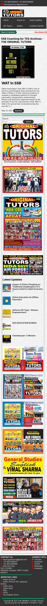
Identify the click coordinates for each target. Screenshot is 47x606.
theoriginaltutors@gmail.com (16, 4)
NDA (5, 590)
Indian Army (8, 586)
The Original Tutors (11, 595)
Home (5, 20)
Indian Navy (8, 588)
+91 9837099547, (11, 2)
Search (5, 119)
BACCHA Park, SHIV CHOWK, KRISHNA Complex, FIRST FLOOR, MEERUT (14, 569)
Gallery (20, 26)
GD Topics (7, 26)
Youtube (37, 559)
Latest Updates (35, 20)
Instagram (38, 568)
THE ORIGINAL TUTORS (27, 601)
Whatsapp (38, 566)
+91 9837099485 (26, 2)
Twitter (37, 564)
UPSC (5, 592)
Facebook (38, 562)
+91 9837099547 (10, 562)
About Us (21, 20)
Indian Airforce (9, 579)
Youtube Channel (36, 26)
